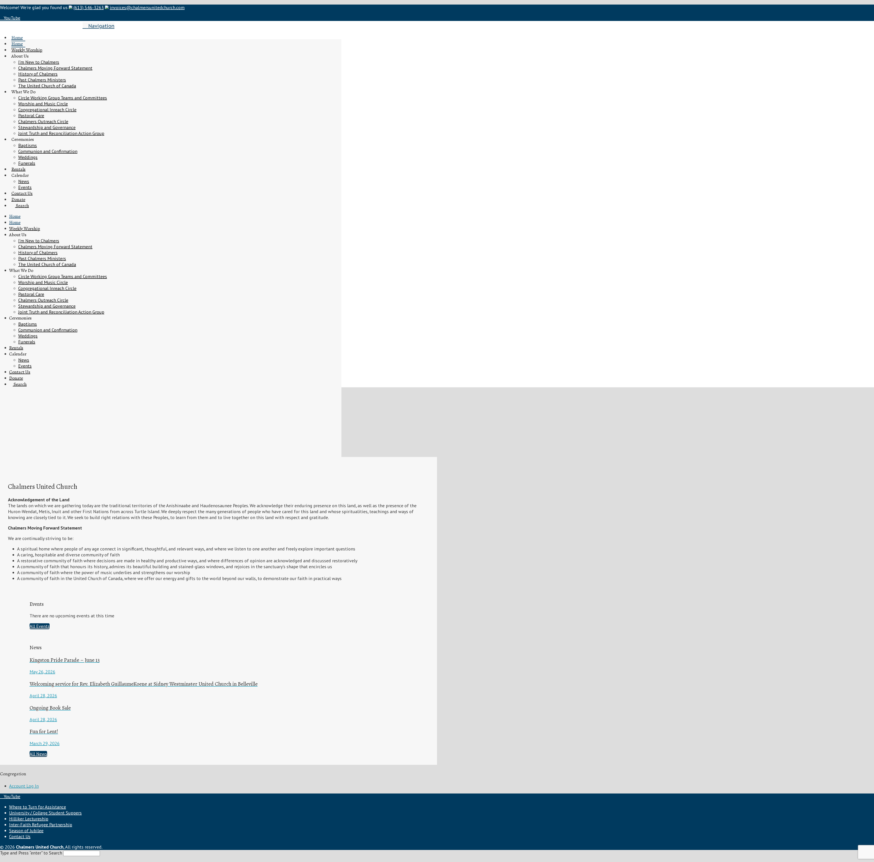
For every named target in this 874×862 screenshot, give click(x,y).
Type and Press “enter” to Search (31, 853)
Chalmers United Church (40, 25)
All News (38, 754)
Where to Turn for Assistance (37, 807)
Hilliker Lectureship (28, 819)
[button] (98, 25)
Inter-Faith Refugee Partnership (40, 825)
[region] (170, 248)
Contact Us (19, 836)
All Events (40, 626)
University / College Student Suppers (45, 813)
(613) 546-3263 (89, 7)
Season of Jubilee (26, 831)
